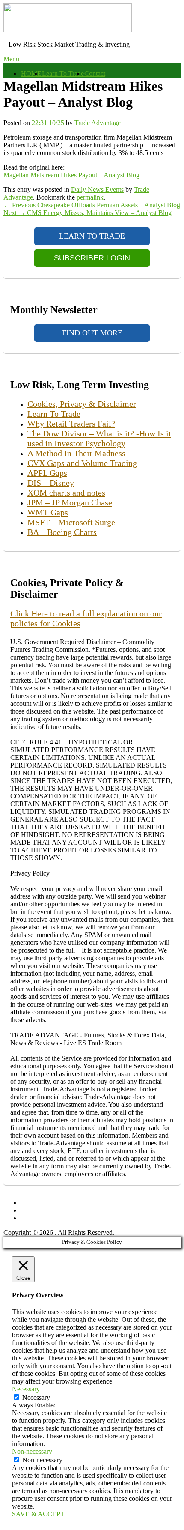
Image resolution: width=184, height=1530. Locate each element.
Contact (94, 73)
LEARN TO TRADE (92, 236)
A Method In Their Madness (76, 453)
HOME (31, 73)
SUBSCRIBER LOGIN (92, 258)
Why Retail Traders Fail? (71, 423)
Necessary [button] (26, 1389)
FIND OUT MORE (92, 333)
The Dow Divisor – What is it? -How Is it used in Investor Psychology (99, 438)
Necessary (36, 1397)
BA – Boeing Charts (62, 532)
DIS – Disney (50, 482)
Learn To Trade (63, 73)
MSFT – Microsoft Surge (71, 522)
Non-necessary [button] (32, 1451)
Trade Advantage (97, 122)
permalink (90, 197)
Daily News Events (97, 189)
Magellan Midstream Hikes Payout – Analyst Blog (71, 175)
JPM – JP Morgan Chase (69, 502)
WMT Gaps (47, 512)
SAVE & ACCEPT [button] (38, 1514)
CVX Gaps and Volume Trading (82, 463)
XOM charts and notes (66, 492)
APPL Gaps (47, 473)
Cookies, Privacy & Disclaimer (81, 404)
